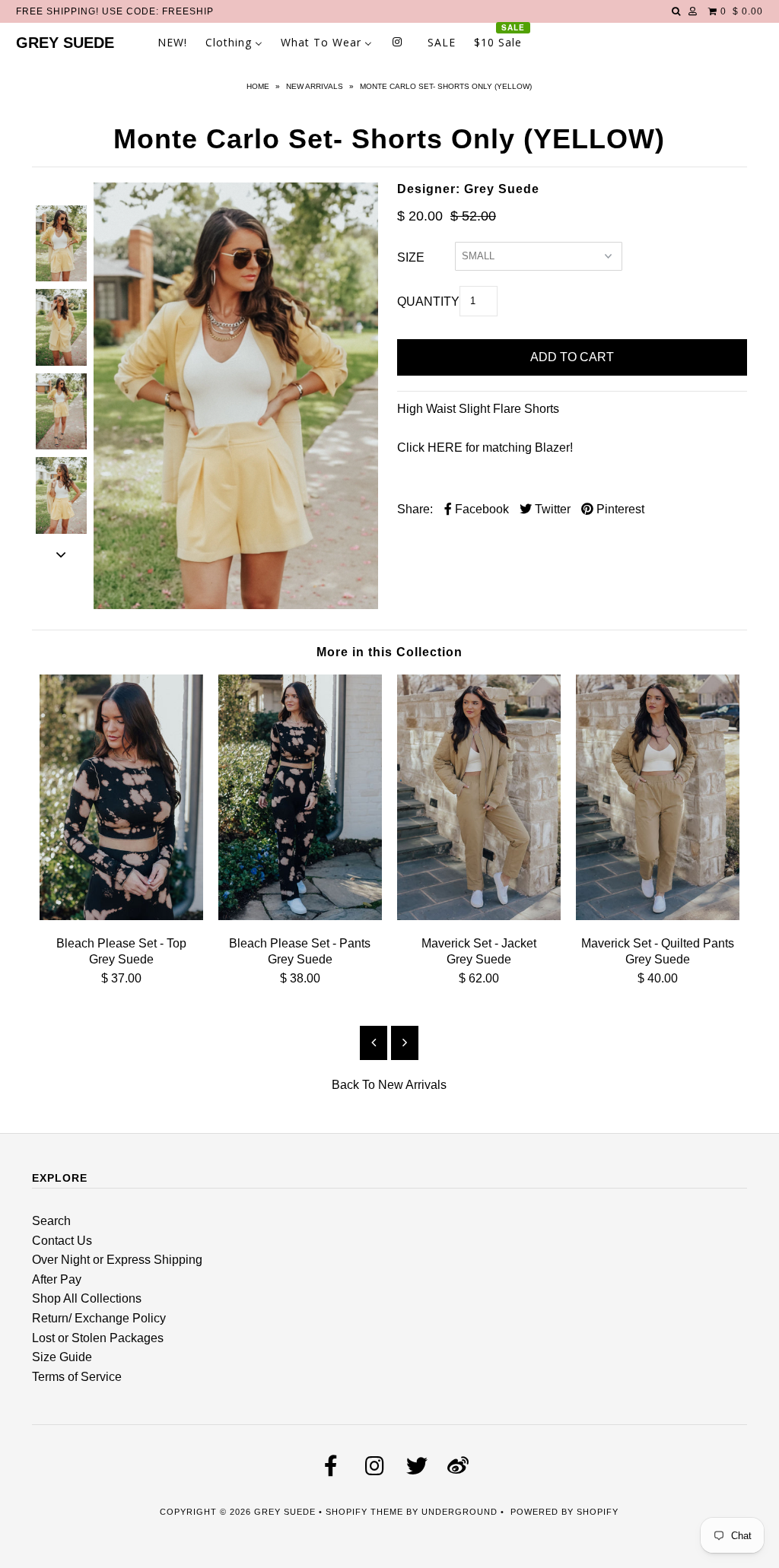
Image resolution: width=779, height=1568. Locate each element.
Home (257, 86)
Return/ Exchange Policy (99, 1318)
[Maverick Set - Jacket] (479, 915)
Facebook (480, 509)
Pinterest (618, 509)
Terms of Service (77, 1376)
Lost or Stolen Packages (98, 1338)
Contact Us (62, 1240)
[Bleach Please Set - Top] (121, 915)
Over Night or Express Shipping (117, 1259)
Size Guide (62, 1357)
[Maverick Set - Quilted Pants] (657, 915)
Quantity (428, 301)
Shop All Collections (86, 1298)
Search (51, 1220)
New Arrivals (314, 86)
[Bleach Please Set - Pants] (300, 915)
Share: (415, 509)
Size (410, 257)
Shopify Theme (364, 1511)
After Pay (56, 1279)
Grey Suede (65, 42)
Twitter (551, 509)
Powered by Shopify (564, 1511)
